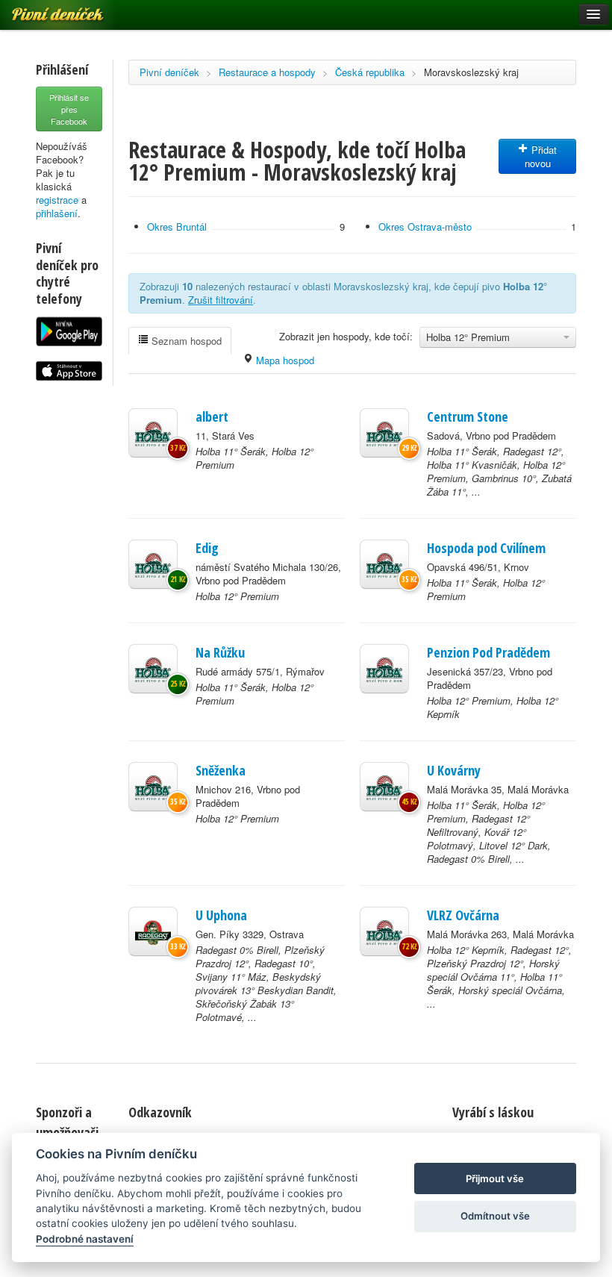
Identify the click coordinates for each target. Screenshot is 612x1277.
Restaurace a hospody (267, 72)
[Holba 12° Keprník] (384, 931)
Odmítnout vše (495, 1216)
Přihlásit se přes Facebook (69, 109)
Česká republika (370, 72)
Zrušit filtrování (220, 300)
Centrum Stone (467, 416)
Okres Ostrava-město (425, 226)
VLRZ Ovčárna (463, 915)
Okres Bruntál (177, 226)
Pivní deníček (169, 72)
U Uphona (221, 915)
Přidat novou (541, 156)
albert (212, 416)
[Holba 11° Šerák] (153, 433)
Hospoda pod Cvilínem (486, 548)
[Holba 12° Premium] (153, 564)
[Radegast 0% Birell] (153, 931)
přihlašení (57, 213)
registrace (57, 200)
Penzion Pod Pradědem (488, 652)
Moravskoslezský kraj (471, 72)
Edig (207, 548)
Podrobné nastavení (85, 1239)
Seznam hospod (185, 341)
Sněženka (221, 770)
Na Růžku (220, 652)
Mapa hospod (283, 360)
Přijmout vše (495, 1178)
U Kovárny (454, 770)
